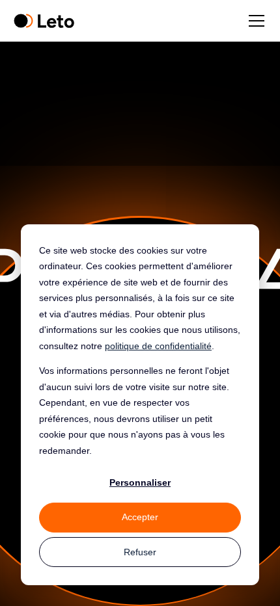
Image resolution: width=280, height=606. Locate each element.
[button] (254, 20)
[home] (44, 21)
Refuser (140, 552)
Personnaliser (140, 482)
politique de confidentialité (158, 346)
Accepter (140, 517)
